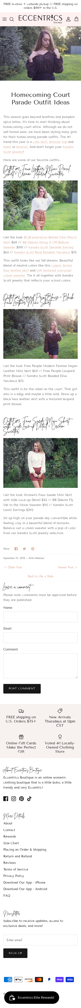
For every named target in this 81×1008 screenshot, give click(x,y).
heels (7, 147)
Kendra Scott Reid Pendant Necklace (42, 252)
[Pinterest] (21, 798)
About (7, 823)
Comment (10, 649)
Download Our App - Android (25, 889)
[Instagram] (13, 798)
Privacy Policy (13, 876)
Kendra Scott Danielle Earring (50, 247)
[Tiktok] (29, 798)
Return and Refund (17, 856)
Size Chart (11, 843)
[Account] (67, 19)
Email (7, 628)
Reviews (9, 863)
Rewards (9, 836)
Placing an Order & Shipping (24, 849)
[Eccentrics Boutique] (40, 19)
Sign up (15, 953)
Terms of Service (15, 869)
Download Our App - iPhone (24, 882)
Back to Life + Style (40, 576)
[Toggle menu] (4, 19)
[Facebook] (5, 798)
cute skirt (40, 142)
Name (7, 608)
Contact (9, 830)
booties (22, 147)
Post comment (22, 688)
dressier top (58, 142)
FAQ (6, 896)
